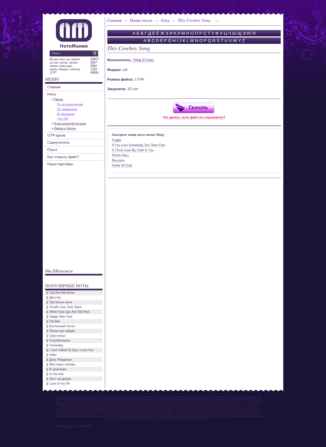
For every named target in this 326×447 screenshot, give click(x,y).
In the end (56, 374)
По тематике (67, 109)
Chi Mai (54, 321)
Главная (114, 20)
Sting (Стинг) (143, 60)
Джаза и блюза (65, 128)
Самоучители (58, 142)
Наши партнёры (60, 164)
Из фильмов (65, 114)
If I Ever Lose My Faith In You (133, 150)
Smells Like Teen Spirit (65, 307)
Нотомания (73, 32)
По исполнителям (70, 104)
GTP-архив (56, 135)
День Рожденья (60, 359)
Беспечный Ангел (62, 326)
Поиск (52, 150)
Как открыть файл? (63, 157)
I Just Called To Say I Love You (71, 350)
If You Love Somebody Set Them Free (138, 145)
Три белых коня (60, 302)
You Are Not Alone (61, 292)
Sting (165, 20)
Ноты (51, 94)
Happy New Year (60, 316)
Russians (118, 160)
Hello (52, 355)
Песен (58, 99)
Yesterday (56, 345)
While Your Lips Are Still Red (69, 312)
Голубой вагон (59, 340)
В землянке (57, 369)
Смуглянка (57, 335)
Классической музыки (70, 123)
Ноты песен (141, 20)
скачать (194, 107)
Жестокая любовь (62, 364)
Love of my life (59, 383)
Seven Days (120, 155)
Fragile (116, 140)
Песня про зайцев (62, 331)
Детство (55, 297)
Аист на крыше (60, 379)
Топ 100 (62, 119)
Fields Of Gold (122, 165)
